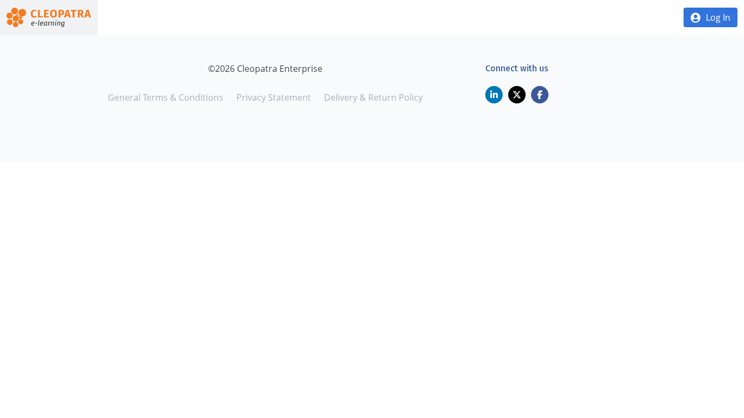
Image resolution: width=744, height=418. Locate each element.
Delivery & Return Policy (373, 97)
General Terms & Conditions (165, 97)
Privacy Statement (273, 97)
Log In (718, 17)
